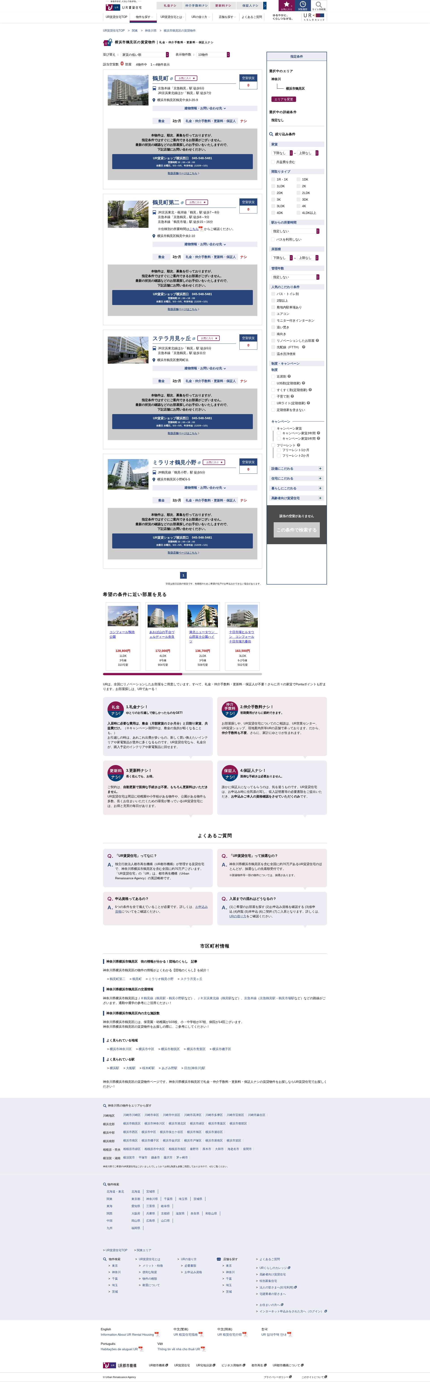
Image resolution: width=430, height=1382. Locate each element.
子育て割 (283, 396)
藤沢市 (168, 1157)
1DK (305, 179)
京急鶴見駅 (267, 998)
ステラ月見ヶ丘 (191, 979)
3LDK (281, 206)
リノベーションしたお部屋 (295, 340)
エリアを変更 (283, 99)
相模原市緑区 (132, 1149)
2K (304, 186)
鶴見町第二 (117, 979)
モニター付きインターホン (295, 320)
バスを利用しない (288, 239)
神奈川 (116, 1272)
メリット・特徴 (152, 1265)
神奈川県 (151, 30)
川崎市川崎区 (132, 1114)
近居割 (281, 376)
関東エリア (144, 1250)
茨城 (115, 1291)
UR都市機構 (157, 1365)
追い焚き (283, 327)
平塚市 (143, 1157)
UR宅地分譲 (204, 1365)
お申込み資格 (193, 1272)
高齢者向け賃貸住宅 (285, 498)
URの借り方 (237, 916)
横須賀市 (129, 1157)
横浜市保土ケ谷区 (171, 1132)
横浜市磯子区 (221, 1049)
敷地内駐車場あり (289, 307)
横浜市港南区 (214, 1140)
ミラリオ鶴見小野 (161, 979)
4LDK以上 (309, 213)
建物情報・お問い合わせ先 (203, 108)
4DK (280, 213)
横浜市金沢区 (171, 1140)
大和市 (219, 1149)
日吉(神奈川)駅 (194, 1068)
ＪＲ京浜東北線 (208, 998)
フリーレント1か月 (295, 450)
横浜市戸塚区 (193, 1140)
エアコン (283, 314)
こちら (194, 229)
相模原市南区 (177, 1149)
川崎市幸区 (151, 1114)
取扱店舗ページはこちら (182, 173)
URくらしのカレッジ (274, 1268)
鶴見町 (137, 979)
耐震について (151, 1285)
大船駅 (130, 1068)
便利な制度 (149, 1272)
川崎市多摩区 (214, 1114)
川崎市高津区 (193, 1114)
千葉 (115, 1278)
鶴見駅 (161, 998)
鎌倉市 (155, 1157)
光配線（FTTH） (289, 347)
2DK (280, 193)
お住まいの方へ (270, 1305)
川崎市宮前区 (235, 1114)
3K (279, 199)
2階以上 (282, 300)
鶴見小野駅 (177, 998)
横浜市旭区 (194, 1132)
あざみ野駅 (169, 1068)
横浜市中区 (146, 1049)
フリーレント (286, 445)
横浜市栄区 (234, 1140)
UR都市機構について (287, 1365)
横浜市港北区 (177, 1123)
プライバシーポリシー (276, 1377)
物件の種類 (149, 1278)
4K (304, 206)
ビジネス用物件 (232, 1365)
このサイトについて (313, 1377)
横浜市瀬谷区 (214, 1132)
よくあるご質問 (270, 1259)
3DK (305, 199)
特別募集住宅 (268, 1281)
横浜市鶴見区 (132, 1123)
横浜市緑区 (197, 1123)
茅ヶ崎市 (182, 1157)
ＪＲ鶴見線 (145, 998)
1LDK (281, 186)
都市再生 (258, 1365)
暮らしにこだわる (284, 488)
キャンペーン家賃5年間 (299, 438)
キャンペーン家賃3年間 (299, 433)
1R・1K (282, 179)
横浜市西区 (130, 1132)
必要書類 (190, 1265)
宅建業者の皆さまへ (273, 1294)
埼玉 (115, 1285)
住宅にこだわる (282, 478)
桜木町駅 (148, 1068)
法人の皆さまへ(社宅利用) (277, 1287)
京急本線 (250, 998)
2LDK (306, 193)
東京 (115, 1265)
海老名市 (233, 1149)
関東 (135, 30)
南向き (281, 334)
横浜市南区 (130, 1140)
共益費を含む (285, 162)
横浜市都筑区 (170, 1049)
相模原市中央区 (154, 1149)
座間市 (247, 1149)
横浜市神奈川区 (121, 1049)
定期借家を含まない (291, 410)
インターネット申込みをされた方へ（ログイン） (292, 1311)
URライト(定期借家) (291, 403)
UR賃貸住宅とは (149, 1259)
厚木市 (206, 1149)
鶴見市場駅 (286, 998)
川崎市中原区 (171, 1114)
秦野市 (194, 1149)
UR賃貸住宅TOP (114, 30)
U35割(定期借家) (289, 383)
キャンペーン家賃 (289, 428)
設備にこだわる (282, 468)
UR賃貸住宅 (182, 1365)
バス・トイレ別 (288, 294)
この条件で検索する (297, 529)
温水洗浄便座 (286, 354)
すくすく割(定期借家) (292, 390)
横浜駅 (114, 1068)
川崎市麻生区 (256, 1114)
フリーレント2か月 (295, 455)
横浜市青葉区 (196, 1049)
